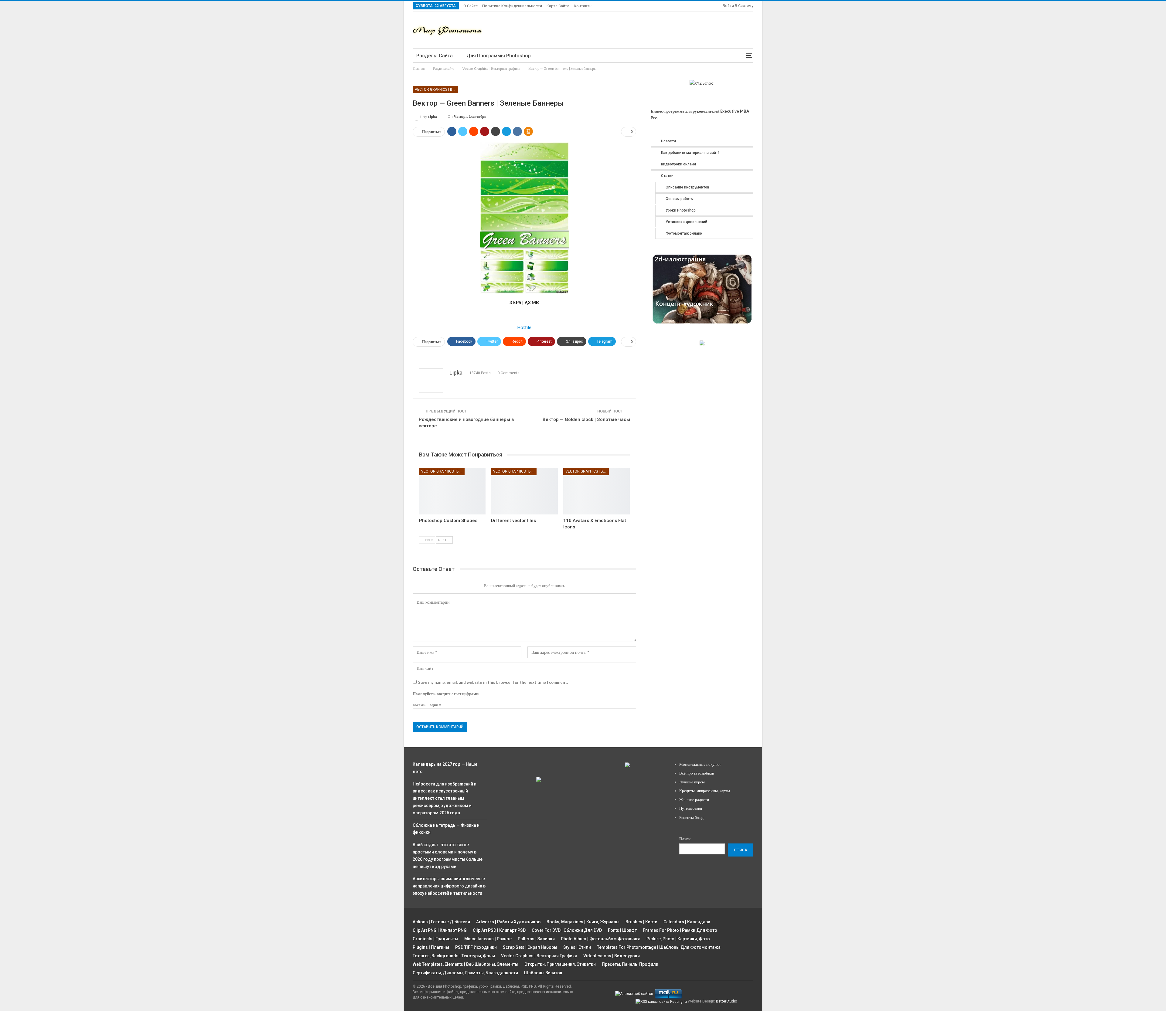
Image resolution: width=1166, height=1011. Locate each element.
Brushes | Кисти (641, 921)
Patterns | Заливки (536, 938)
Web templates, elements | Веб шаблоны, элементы (465, 964)
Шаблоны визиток (543, 972)
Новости (668, 141)
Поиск (684, 838)
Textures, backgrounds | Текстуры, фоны (454, 955)
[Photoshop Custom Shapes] (452, 491)
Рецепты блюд (691, 817)
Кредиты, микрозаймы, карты (704, 790)
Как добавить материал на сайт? (690, 153)
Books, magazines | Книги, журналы (583, 921)
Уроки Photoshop (681, 210)
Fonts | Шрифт (622, 930)
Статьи (667, 176)
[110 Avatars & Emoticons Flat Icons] (596, 491)
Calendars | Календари (686, 921)
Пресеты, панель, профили (630, 964)
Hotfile (524, 327)
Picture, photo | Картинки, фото (678, 938)
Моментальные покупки (700, 764)
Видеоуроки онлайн (678, 164)
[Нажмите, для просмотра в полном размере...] (524, 217)
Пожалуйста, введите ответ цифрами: (446, 693)
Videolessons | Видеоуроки (611, 955)
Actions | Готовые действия (441, 921)
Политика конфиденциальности (512, 6)
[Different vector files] (524, 491)
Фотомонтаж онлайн (684, 233)
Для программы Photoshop (498, 56)
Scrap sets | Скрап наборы (530, 947)
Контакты (583, 6)
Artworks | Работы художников (508, 921)
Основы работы (680, 199)
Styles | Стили (577, 947)
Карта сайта (558, 6)
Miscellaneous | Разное (488, 938)
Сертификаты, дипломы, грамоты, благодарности (465, 972)
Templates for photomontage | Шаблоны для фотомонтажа (659, 947)
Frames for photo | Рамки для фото (680, 930)
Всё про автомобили (696, 773)
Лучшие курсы (692, 781)
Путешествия (690, 808)
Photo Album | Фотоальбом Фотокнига (600, 938)
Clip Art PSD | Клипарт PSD (499, 930)
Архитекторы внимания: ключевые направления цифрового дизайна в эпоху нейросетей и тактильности (449, 886)
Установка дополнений (686, 222)
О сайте (470, 6)
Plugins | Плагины (431, 947)
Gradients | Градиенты (435, 938)
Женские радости (694, 799)
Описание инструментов (687, 187)
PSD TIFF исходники (476, 947)
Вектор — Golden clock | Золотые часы (586, 419)
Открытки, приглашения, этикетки (560, 964)
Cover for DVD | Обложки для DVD (567, 930)
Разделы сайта (434, 56)
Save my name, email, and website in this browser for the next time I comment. (493, 682)
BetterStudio (726, 1001)
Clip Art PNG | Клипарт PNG (440, 930)
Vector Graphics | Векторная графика (436, 89)
